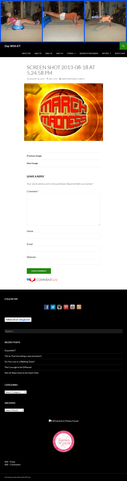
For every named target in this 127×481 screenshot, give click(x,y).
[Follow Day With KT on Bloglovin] (18, 319)
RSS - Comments (12, 464)
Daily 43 (59, 53)
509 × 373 (53, 79)
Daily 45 (38, 53)
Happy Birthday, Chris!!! (73, 79)
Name (30, 231)
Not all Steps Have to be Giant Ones (22, 372)
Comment (33, 191)
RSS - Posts (10, 461)
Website (31, 257)
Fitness (70, 53)
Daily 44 (48, 53)
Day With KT (13, 46)
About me (26, 53)
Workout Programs (89, 53)
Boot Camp (120, 53)
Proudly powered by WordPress (18, 477)
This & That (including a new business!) (23, 356)
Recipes (105, 53)
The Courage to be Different (18, 367)
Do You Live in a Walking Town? (20, 361)
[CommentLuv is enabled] (43, 279)
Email (30, 244)
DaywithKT (10, 350)
